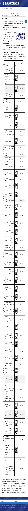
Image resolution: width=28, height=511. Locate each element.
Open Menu (26, 21)
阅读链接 (21, 70)
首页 (2, 8)
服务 (5, 8)
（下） (23, 162)
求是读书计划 (12, 8)
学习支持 (7, 8)
